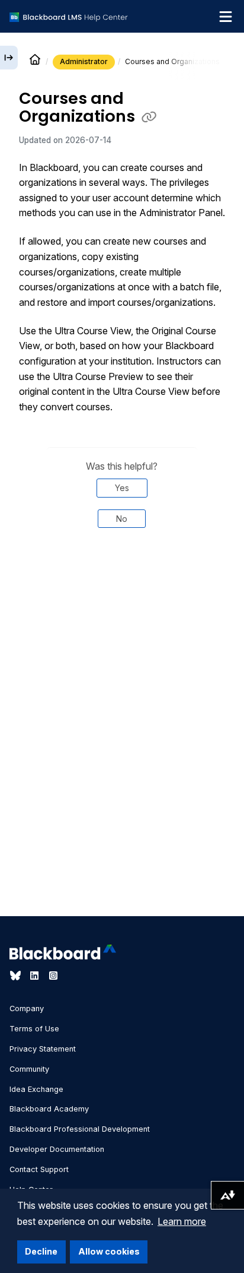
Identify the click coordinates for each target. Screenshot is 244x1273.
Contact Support (39, 1169)
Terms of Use (34, 1028)
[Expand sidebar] (9, 57)
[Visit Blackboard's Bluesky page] (16, 975)
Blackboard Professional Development (79, 1129)
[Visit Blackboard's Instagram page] (53, 975)
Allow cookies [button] (109, 1251)
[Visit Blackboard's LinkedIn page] (35, 975)
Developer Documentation (56, 1149)
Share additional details (122, 578)
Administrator (84, 61)
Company (26, 1008)
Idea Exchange (36, 1089)
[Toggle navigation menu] (225, 16)
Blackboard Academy (49, 1108)
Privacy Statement (42, 1048)
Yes (122, 488)
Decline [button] (41, 1251)
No (121, 519)
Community (29, 1069)
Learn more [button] (182, 1221)
